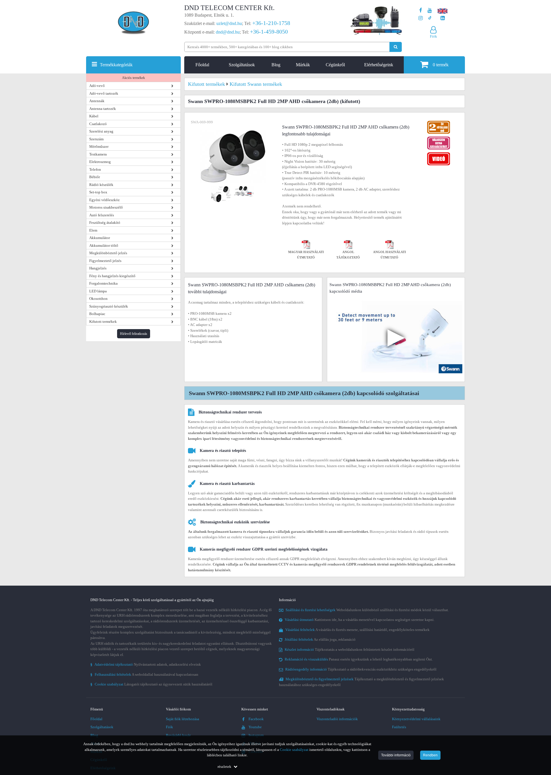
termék (441, 64)
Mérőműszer (98, 146)
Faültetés (399, 727)
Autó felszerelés (101, 215)
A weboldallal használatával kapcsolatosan (144, 674)
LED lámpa (98, 291)
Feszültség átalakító (104, 222)
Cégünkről (335, 64)
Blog (275, 64)
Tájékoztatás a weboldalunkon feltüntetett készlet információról (349, 649)
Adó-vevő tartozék (103, 93)
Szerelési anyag (101, 131)
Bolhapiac (97, 314)
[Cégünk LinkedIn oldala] (443, 18)
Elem (93, 230)
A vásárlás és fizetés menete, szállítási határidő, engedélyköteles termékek (357, 630)
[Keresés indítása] (395, 47)
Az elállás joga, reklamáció (320, 639)
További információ (396, 755)
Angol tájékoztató (348, 254)
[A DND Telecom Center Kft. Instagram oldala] (420, 18)
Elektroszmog (100, 162)
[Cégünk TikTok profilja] (430, 18)
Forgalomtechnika (103, 283)
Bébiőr (94, 177)
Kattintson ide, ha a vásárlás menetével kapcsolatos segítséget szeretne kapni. (359, 619)
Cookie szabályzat (294, 749)
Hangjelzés (97, 268)
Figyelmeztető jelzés (105, 261)
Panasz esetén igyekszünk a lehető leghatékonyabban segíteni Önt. (359, 659)
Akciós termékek (133, 78)
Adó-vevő (97, 85)
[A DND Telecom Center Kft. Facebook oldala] (420, 10)
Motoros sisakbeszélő (106, 207)
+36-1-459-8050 (269, 31)
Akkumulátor (99, 238)
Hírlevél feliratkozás (133, 334)
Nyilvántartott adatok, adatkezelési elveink (145, 664)
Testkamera (98, 154)
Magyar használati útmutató (306, 254)
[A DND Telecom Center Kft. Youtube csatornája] (430, 10)
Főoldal (202, 64)
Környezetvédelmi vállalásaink (416, 719)
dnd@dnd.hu (228, 32)
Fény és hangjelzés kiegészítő (112, 276)
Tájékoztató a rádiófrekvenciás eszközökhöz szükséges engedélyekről (360, 669)
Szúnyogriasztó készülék (108, 306)
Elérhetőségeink (378, 64)
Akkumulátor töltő (103, 245)
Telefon (95, 169)
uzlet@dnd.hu (229, 23)
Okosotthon (98, 298)
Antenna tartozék (102, 108)
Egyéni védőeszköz (104, 200)
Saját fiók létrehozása (182, 719)
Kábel (93, 116)
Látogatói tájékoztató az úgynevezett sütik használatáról (151, 684)
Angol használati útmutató (389, 254)
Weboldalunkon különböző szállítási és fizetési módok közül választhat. (367, 610)
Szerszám (96, 139)
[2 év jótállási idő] (438, 122)
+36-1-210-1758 (271, 23)
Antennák (96, 101)
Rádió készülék (101, 184)
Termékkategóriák (116, 64)
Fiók (169, 727)
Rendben (430, 755)
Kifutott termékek (103, 321)
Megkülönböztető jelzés (108, 253)
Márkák (303, 64)
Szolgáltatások (242, 64)
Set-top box (98, 192)
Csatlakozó (98, 124)
